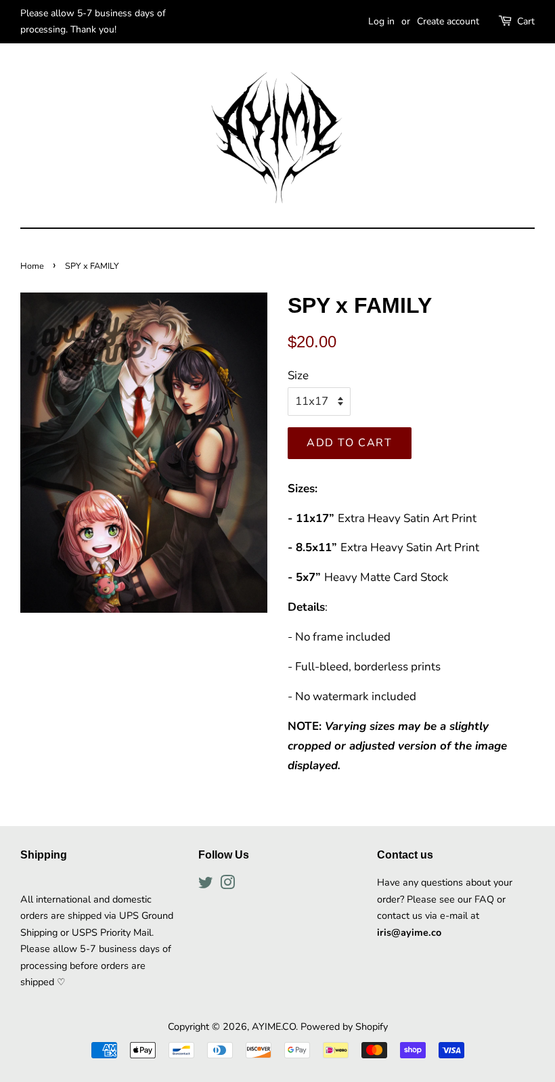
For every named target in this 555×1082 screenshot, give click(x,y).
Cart (526, 21)
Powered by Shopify (344, 1026)
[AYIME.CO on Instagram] (227, 885)
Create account (448, 21)
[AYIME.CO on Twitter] (205, 885)
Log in (381, 21)
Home (32, 266)
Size (298, 375)
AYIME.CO (274, 1026)
